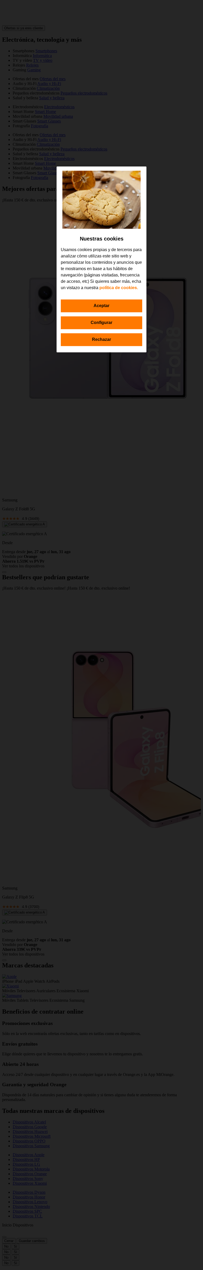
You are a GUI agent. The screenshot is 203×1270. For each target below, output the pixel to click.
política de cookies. (118, 287)
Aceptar (101, 305)
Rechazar (101, 339)
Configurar (101, 322)
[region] (101, 259)
